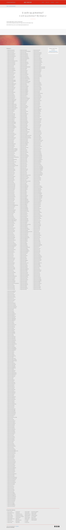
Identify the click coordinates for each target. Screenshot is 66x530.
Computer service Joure (23, 110)
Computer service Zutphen (10, 489)
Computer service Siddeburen (37, 160)
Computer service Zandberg (11, 430)
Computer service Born (10, 131)
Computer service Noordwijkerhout (24, 250)
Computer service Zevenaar (11, 448)
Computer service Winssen (10, 384)
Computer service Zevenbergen (11, 449)
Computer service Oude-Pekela (37, 60)
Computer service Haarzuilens (11, 277)
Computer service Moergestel (24, 207)
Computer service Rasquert (37, 94)
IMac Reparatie (18, 521)
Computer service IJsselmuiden (24, 106)
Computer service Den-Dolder (11, 184)
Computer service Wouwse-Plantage (12, 417)
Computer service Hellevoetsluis (24, 63)
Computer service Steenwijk (37, 206)
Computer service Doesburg (11, 195)
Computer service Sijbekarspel (37, 161)
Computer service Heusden (23, 71)
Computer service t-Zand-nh (37, 220)
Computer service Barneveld (11, 88)
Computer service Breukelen (11, 146)
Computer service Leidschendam (24, 155)
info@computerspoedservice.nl (53, 51)
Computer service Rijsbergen (37, 110)
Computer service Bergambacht (11, 100)
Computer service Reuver (36, 101)
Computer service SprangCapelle (37, 193)
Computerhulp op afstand (19, 515)
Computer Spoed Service (11, 2)
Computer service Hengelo (23, 68)
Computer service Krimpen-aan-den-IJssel (25, 137)
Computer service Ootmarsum (24, 279)
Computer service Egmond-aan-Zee (12, 219)
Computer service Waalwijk (10, 312)
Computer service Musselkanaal (24, 220)
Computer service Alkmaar (10, 57)
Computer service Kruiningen (24, 140)
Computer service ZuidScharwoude (12, 478)
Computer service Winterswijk (11, 389)
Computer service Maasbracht (24, 187)
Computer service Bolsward (11, 128)
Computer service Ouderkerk (37, 65)
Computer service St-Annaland (37, 194)
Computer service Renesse (36, 99)
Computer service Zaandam (11, 425)
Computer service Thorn (36, 230)
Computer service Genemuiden (11, 249)
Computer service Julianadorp (24, 111)
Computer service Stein (36, 207)
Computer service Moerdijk (23, 206)
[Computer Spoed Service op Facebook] (55, 526)
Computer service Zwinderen (11, 506)
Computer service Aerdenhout (11, 53)
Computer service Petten (36, 81)
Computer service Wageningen (11, 319)
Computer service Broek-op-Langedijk (12, 149)
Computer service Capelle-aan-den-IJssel (12, 165)
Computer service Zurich (10, 488)
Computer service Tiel (36, 231)
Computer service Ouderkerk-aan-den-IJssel (39, 68)
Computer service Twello (36, 236)
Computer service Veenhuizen (37, 260)
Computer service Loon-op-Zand (24, 177)
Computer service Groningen (11, 267)
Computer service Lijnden (23, 165)
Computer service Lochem (23, 172)
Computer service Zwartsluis (11, 501)
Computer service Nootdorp (23, 253)
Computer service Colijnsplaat (11, 170)
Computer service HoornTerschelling (25, 98)
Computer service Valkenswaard (37, 256)
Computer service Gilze (10, 253)
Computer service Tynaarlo (36, 237)
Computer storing (9, 522)
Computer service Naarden (23, 223)
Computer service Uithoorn (37, 242)
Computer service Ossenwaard (37, 53)
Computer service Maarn (23, 183)
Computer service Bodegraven (11, 125)
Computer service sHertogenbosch (37, 159)
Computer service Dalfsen (10, 177)
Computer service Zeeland (10, 438)
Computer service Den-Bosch (11, 183)
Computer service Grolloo (10, 266)
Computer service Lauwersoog (24, 147)
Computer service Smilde (36, 182)
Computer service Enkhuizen (11, 230)
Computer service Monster (23, 212)
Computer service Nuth (23, 256)
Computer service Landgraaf (24, 143)
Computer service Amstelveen (11, 63)
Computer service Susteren (36, 217)
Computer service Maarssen (23, 184)
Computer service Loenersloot (24, 176)
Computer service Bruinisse (11, 152)
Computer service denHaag (10, 189)
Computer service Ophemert (24, 283)
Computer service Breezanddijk (11, 143)
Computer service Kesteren (23, 119)
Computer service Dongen (10, 200)
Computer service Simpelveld (37, 164)
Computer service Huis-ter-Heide (24, 99)
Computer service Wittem (10, 395)
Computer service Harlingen (11, 285)
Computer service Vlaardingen (37, 279)
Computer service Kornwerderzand (24, 131)
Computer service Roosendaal (37, 119)
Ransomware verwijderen (35, 511)
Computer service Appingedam (11, 70)
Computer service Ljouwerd (23, 170)
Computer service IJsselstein (23, 107)
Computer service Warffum (10, 323)
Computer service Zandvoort (11, 437)
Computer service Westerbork (11, 341)
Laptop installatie (27, 511)
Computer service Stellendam (37, 208)
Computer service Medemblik (24, 195)
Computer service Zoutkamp (11, 466)
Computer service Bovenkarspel (11, 137)
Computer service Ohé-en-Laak (24, 262)
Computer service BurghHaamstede (12, 159)
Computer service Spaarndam (37, 188)
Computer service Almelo (10, 58)
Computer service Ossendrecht (37, 52)
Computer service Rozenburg (37, 124)
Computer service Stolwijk (36, 211)
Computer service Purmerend (37, 89)
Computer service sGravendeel (37, 153)
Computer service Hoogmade (24, 92)
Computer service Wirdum (10, 390)
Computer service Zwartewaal (11, 500)
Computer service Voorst (10, 298)
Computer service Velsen (36, 268)
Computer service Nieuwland (24, 235)
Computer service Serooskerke (37, 148)
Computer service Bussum (10, 160)
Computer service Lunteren (23, 182)
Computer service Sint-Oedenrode (37, 170)
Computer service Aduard (10, 52)
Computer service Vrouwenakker (11, 305)
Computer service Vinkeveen (37, 278)
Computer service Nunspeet (23, 255)
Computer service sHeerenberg (37, 158)
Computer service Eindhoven (11, 223)
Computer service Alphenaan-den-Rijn (12, 60)
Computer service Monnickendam (24, 211)
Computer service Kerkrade (23, 118)
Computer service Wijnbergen (11, 365)
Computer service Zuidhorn (11, 472)
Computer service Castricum (11, 166)
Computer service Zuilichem (11, 484)
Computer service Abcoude (10, 51)
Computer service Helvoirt (23, 65)
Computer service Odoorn (23, 259)
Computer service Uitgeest (36, 241)
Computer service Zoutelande (11, 465)
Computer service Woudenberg (11, 412)
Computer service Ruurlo (36, 129)
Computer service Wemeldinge (11, 336)
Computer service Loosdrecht (24, 178)
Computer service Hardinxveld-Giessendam (13, 283)
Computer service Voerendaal (37, 289)
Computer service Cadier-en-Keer (11, 161)
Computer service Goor (10, 256)
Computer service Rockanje (37, 113)
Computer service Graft (10, 261)
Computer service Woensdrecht (11, 399)
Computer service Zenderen (11, 444)
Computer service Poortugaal (37, 87)
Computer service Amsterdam (11, 64)
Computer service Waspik (10, 328)
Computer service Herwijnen (24, 70)
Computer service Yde (10, 418)
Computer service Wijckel (10, 353)
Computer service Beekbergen (11, 92)
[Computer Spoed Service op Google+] (58, 526)
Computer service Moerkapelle (24, 208)
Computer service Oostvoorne (24, 277)
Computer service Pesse (36, 80)
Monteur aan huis (27, 516)
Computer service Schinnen (37, 142)
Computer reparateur (10, 516)
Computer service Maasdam (23, 188)
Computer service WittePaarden (11, 396)
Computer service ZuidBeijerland (11, 467)
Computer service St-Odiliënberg (37, 196)
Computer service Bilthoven (11, 118)
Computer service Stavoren (37, 205)
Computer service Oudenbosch (37, 64)
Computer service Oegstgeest (24, 260)
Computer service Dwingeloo (11, 211)
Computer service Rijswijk (36, 112)
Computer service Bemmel (10, 94)
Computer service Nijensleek (24, 241)
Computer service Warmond (11, 325)
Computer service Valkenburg (37, 255)
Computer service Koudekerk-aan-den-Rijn (25, 135)
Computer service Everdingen (11, 237)
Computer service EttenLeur (11, 235)
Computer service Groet (10, 265)
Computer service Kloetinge (23, 123)
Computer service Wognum (11, 401)
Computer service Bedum (10, 89)
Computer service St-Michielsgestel (38, 195)
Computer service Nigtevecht (24, 238)
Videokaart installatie (34, 515)
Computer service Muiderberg (24, 218)
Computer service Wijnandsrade (11, 364)
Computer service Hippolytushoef (24, 77)
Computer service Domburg (11, 199)
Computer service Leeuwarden (24, 152)
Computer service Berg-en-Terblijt (11, 99)
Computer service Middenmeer (24, 202)
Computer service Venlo (36, 272)
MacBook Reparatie (27, 515)
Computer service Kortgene (23, 134)
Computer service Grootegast (11, 268)
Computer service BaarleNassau (11, 81)
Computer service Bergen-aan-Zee (11, 104)
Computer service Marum (23, 193)
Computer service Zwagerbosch (11, 495)
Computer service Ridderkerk (37, 106)
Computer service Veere (36, 261)
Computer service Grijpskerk (11, 262)
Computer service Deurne (10, 190)
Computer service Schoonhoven (37, 146)
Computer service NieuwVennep (24, 236)
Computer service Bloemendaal (11, 123)
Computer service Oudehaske (37, 63)
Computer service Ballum (10, 86)
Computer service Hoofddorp (24, 87)
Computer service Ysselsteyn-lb (11, 423)
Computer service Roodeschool (37, 118)
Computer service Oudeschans (37, 69)
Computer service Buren (10, 158)
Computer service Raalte (36, 92)
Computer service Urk (36, 247)
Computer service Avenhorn (11, 77)
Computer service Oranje (23, 289)
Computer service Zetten (10, 447)
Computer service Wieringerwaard (11, 348)
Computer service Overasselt (37, 71)
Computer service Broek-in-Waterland (12, 148)
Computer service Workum (10, 406)
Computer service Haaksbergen (11, 272)
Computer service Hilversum (24, 75)
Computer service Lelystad (23, 158)
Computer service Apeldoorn (11, 68)
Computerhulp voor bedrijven (20, 516)
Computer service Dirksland (11, 194)
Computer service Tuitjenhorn (37, 235)
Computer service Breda (10, 142)
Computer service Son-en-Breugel (37, 187)
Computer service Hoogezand (24, 89)
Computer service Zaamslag (11, 424)
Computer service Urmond (36, 248)
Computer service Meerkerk (23, 196)
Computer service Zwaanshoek (11, 494)
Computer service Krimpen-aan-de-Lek (25, 136)
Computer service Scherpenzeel (37, 137)
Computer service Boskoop (10, 135)
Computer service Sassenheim (37, 134)
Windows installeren (34, 518)
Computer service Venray (36, 273)
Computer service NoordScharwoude (25, 247)
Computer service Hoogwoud (24, 94)
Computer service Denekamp (11, 188)
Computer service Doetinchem (11, 196)
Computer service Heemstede (24, 54)
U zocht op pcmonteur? (12, 6)
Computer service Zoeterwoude (11, 461)
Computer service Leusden (23, 160)
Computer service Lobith (23, 171)
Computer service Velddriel (37, 265)
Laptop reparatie (27, 512)
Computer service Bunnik (10, 154)
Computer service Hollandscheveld (24, 82)
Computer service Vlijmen (36, 285)
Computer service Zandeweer (11, 431)
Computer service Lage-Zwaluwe (24, 142)
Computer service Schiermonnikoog (38, 140)
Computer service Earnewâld (11, 212)
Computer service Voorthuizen (11, 299)
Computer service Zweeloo (10, 502)
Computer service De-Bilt (10, 178)
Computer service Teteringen (37, 225)
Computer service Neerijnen (23, 226)
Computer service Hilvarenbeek (24, 74)
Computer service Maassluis (23, 189)
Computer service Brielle (10, 147)
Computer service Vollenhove (11, 294)
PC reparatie (26, 521)
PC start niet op (27, 522)
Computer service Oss (36, 51)
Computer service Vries (10, 301)
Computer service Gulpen (10, 271)
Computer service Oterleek (36, 54)
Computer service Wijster (10, 369)
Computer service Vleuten (36, 284)
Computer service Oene (23, 261)
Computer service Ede (10, 214)
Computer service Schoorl (36, 147)
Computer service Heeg (23, 52)
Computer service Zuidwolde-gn (11, 482)
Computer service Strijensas (37, 214)
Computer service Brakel (10, 141)
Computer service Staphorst (37, 202)
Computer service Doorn (10, 201)
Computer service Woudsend (11, 414)
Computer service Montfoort (24, 213)
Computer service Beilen (10, 93)
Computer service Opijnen (23, 285)
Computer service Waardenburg (11, 313)
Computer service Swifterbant (37, 218)
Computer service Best (10, 112)
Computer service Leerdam (23, 149)
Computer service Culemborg (11, 176)
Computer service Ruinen (36, 128)
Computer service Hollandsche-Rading (25, 81)
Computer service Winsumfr (11, 387)
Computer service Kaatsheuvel (24, 113)
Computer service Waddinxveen (11, 316)
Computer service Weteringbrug (11, 347)
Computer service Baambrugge (11, 80)
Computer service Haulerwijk (11, 289)
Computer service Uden (36, 238)
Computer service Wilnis (10, 377)
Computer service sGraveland (37, 152)
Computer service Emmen (10, 229)
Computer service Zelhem (10, 443)
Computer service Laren (23, 146)
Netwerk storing (27, 518)
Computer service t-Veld (36, 219)
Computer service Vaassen (36, 254)
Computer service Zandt (10, 435)
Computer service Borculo (10, 129)
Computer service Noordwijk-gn (24, 249)
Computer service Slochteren (37, 178)
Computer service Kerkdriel (23, 117)
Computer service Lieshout (23, 164)
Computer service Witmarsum (11, 393)
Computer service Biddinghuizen (11, 117)
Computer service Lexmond (23, 161)
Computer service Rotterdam (37, 122)
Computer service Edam (10, 213)
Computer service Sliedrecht (37, 177)
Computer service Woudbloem (11, 411)
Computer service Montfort (23, 214)
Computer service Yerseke (10, 419)
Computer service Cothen (10, 171)
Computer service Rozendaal (37, 125)
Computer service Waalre (10, 311)
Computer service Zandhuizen (11, 432)
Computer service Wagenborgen (11, 318)
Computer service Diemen (10, 193)
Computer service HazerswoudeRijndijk (25, 51)
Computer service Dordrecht (11, 202)
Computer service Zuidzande (11, 483)
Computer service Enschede (11, 231)
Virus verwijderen (34, 516)
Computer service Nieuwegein (24, 230)
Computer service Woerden (11, 400)
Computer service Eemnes (10, 217)
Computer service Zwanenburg (11, 497)
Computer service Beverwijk (11, 116)
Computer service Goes (10, 254)
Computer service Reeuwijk (37, 98)
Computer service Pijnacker (37, 86)
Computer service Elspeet (10, 225)
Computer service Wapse (10, 322)
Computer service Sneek (36, 183)
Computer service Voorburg (11, 295)
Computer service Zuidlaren (11, 476)
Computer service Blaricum (10, 119)
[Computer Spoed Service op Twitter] (57, 526)
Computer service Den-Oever (11, 187)
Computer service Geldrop (10, 247)
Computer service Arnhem (10, 74)
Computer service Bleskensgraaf (11, 122)
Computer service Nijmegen (23, 243)
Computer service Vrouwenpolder (11, 307)
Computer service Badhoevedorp (11, 83)
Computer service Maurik (23, 194)
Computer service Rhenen (36, 104)
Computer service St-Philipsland (37, 200)
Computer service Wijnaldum (11, 363)
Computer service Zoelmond (11, 459)
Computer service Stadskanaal (37, 201)
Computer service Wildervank (11, 371)
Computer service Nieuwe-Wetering (24, 229)
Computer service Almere (10, 59)
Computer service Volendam (11, 292)
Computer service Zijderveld (11, 455)
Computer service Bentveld (10, 98)
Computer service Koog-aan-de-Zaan (25, 129)
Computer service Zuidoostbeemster (12, 477)
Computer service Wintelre (10, 388)
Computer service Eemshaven (11, 218)
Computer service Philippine (37, 82)
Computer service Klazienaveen (24, 122)
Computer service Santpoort (37, 130)
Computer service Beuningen (11, 113)
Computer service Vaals (36, 253)
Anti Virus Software (9, 511)
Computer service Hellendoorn (24, 62)
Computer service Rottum (36, 123)
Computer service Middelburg (24, 199)
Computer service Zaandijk (10, 426)
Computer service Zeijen (10, 441)
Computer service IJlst (23, 104)
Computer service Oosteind (23, 271)
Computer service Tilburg (36, 232)
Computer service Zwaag (10, 491)
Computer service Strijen (36, 213)
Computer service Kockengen (24, 125)
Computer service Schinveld (37, 143)
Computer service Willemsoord (11, 375)
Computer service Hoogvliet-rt (24, 93)
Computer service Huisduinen (24, 100)
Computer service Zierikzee (10, 454)
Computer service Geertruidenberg (11, 244)
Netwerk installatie (27, 517)
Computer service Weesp (10, 335)
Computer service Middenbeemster (24, 201)
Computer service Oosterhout (24, 273)
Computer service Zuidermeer (11, 471)
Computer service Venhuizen (37, 271)
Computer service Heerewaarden (24, 57)
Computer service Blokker (10, 124)
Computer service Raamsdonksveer (38, 93)
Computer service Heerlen (23, 59)
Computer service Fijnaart (10, 238)
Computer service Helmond (23, 64)
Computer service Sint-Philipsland (37, 172)
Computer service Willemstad (11, 376)
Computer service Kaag (23, 112)
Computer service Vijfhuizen (37, 277)
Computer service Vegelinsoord (37, 262)
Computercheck (18, 511)
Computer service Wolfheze (11, 402)
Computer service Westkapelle (11, 342)
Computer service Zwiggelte (11, 503)
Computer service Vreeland (10, 300)
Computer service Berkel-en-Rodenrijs (12, 107)
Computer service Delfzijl (10, 182)
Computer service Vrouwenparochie (12, 306)
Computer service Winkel (10, 381)
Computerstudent (18, 517)
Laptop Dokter (18, 522)
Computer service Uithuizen (37, 243)
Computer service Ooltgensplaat (24, 268)
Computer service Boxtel (10, 140)
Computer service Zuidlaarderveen (11, 473)
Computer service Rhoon (36, 105)
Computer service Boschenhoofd (11, 134)
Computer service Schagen (36, 135)
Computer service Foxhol (10, 241)
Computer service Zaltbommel (11, 429)
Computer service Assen (10, 75)
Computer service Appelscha (11, 69)
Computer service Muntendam (24, 219)
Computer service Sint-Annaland (37, 165)
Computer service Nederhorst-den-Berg (25, 224)
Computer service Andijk (10, 65)
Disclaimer (17, 526)
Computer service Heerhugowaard (24, 58)
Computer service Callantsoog (11, 164)
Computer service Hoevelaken (24, 80)
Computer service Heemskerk (24, 53)
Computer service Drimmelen (11, 206)
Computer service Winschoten (11, 383)
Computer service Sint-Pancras (37, 171)
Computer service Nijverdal (23, 244)
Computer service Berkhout (11, 110)
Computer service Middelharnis (24, 200)
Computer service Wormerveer (11, 408)
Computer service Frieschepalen (11, 243)
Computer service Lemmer (23, 159)
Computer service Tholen (36, 229)
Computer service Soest (36, 184)
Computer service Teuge (36, 226)
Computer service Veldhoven (37, 266)
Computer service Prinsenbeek (37, 88)
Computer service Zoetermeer (11, 460)
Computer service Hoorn (23, 95)
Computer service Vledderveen (37, 283)
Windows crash (34, 517)
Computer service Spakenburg (37, 189)
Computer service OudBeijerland (37, 58)
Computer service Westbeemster (11, 340)
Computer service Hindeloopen (24, 76)
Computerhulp (18, 512)
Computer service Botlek (10, 136)
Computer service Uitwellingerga (37, 244)
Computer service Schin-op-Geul (37, 141)
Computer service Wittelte (10, 394)
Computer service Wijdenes (11, 354)
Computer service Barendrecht (11, 87)
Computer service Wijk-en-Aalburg (11, 359)
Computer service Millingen (23, 205)
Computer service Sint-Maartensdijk (38, 166)
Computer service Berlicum (10, 111)
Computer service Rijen (36, 107)
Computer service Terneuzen (37, 224)
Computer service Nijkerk (23, 242)
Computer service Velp (36, 267)
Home (7, 6)
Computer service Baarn (10, 82)
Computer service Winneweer (11, 382)
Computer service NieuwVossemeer (24, 237)
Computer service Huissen (23, 101)
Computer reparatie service (10, 518)
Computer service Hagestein (11, 279)
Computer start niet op (10, 521)
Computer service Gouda (10, 260)
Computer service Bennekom (11, 95)
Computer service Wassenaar (11, 329)
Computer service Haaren (10, 273)
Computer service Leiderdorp (24, 154)
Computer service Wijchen (10, 352)
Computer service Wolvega (10, 405)
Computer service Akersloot (11, 54)
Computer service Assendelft (11, 76)
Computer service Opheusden (24, 284)
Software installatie (34, 512)
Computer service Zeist (10, 442)
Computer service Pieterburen (37, 83)
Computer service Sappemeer (37, 131)
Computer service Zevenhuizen (11, 453)
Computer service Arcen (10, 71)
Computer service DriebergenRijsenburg (12, 205)
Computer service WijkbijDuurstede (12, 360)
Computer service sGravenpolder (37, 155)
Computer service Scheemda (37, 136)
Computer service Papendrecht (37, 75)
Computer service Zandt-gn (11, 436)
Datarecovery (17, 518)
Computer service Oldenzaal (24, 266)
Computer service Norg (23, 254)
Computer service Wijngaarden (11, 366)
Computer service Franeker (10, 242)
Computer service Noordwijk (24, 248)
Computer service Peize (36, 77)
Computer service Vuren (10, 310)
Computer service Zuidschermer (11, 479)
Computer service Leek (23, 148)
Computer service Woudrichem (11, 413)
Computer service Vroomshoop (11, 304)
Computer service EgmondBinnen (11, 220)
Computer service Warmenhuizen (11, 324)
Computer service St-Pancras (37, 199)
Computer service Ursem (36, 249)
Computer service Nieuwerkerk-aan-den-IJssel (26, 231)
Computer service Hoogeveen (24, 88)
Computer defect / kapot (10, 512)
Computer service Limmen (23, 166)
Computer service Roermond (37, 116)
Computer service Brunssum (11, 153)
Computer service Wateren (10, 330)
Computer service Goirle (10, 255)
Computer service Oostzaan (23, 278)
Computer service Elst (10, 226)
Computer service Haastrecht (11, 278)
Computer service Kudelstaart (24, 141)
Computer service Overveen (37, 74)
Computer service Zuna (10, 485)
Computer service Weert (10, 334)
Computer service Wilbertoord (11, 370)
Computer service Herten (23, 69)
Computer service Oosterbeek (24, 272)
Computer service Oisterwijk (24, 265)
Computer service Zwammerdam (11, 496)
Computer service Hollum (23, 83)
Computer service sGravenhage (37, 154)
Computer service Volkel (10, 293)
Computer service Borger (10, 130)
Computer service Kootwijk (23, 130)
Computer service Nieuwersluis (24, 232)
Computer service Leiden (23, 153)
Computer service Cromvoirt (11, 172)
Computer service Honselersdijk (24, 86)
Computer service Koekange (23, 128)
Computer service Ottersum (37, 57)
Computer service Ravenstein (37, 95)
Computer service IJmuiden (23, 105)
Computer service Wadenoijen (11, 317)
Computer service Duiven (10, 208)
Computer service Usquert (36, 250)
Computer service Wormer (10, 407)
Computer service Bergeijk (10, 101)
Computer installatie (10, 515)
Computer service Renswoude (37, 100)
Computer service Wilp (10, 378)
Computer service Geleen (10, 248)
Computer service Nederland (24, 225)
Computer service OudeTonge (37, 70)
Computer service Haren (10, 284)
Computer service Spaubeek (37, 190)
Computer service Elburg (10, 224)
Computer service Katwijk (23, 116)
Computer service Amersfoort (11, 62)
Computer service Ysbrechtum (11, 420)
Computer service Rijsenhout (37, 111)
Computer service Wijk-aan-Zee (11, 358)
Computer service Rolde (36, 117)
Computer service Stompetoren (37, 212)
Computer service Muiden (23, 217)
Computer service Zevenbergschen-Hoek (12, 450)
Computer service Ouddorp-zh (37, 59)
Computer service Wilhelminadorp (11, 372)
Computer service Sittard (36, 176)
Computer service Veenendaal (37, 259)
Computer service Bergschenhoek (11, 106)
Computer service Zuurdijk (10, 490)
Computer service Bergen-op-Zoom (12, 105)
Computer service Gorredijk (11, 259)
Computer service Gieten (10, 250)
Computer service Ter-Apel (36, 223)
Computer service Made (23, 190)
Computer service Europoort (11, 236)
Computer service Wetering (10, 346)
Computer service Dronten (10, 207)
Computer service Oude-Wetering (37, 62)
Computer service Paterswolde (37, 76)
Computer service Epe (10, 232)
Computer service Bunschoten (11, 155)
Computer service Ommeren (24, 267)
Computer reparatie (10, 517)
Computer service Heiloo (23, 60)
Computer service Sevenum (37, 149)
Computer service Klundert (23, 124)
